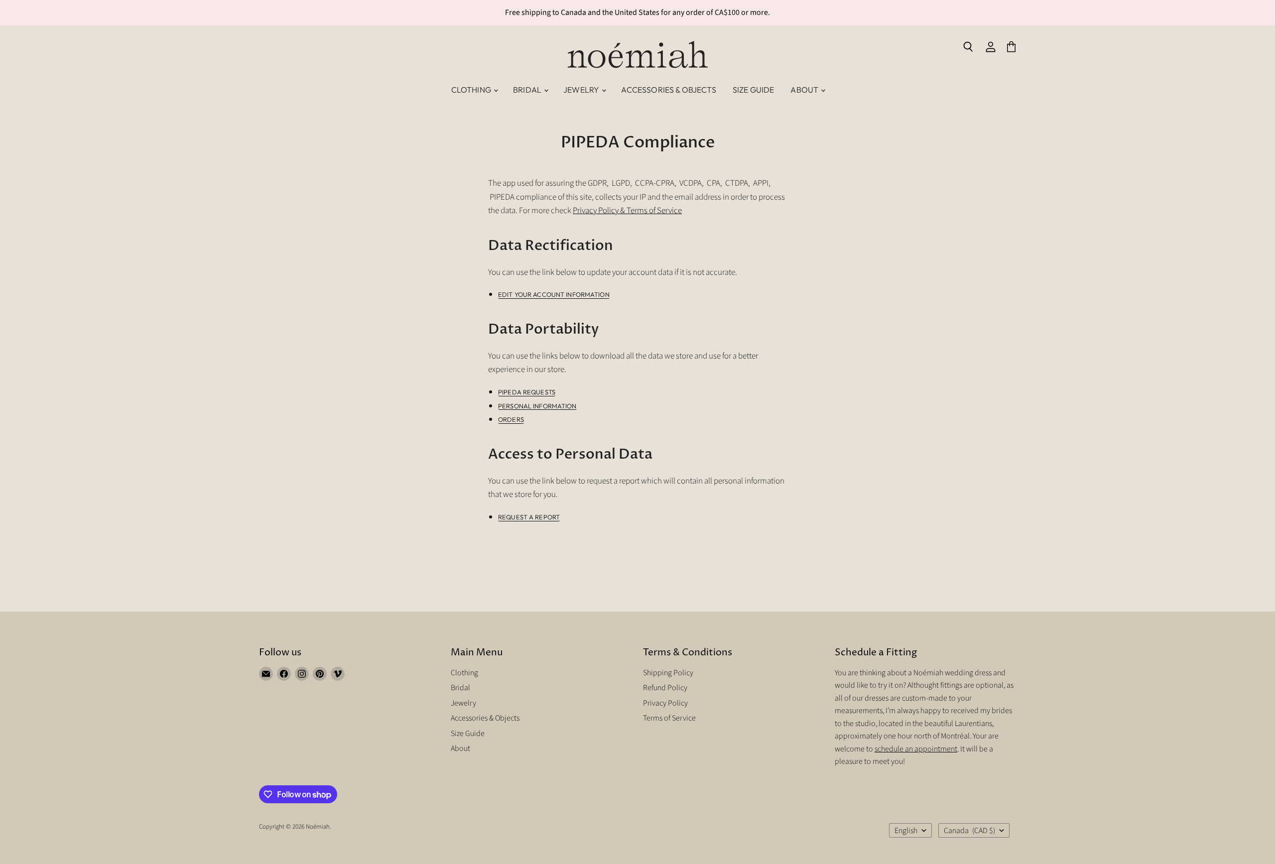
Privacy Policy (665, 703)
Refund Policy (665, 687)
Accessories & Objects (668, 90)
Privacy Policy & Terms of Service (627, 211)
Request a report (529, 517)
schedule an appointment (916, 748)
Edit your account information (554, 294)
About (805, 90)
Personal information (537, 406)
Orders (511, 419)
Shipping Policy (668, 672)
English (905, 830)
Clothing (472, 90)
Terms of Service (669, 718)
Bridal (528, 90)
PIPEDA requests (526, 392)
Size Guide (753, 90)
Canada (969, 830)
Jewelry (582, 90)
